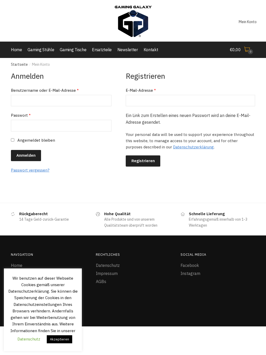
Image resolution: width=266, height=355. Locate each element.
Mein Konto (248, 21)
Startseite (19, 64)
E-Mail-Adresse (141, 90)
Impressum (107, 273)
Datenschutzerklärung (193, 146)
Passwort (21, 115)
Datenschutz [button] (28, 339)
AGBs (101, 281)
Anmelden (26, 155)
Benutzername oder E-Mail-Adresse (45, 90)
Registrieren (143, 160)
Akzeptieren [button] (59, 339)
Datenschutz (108, 265)
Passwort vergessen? (30, 170)
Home (16, 265)
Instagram (190, 273)
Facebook (190, 265)
